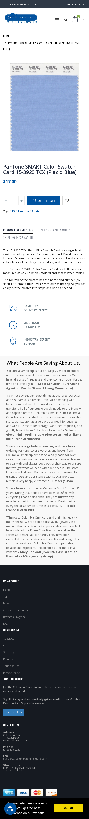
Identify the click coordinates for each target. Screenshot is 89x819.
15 (13, 211)
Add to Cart (46, 200)
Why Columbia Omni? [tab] (55, 229)
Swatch (36, 211)
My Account (74, 4)
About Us (8, 638)
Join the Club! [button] (13, 712)
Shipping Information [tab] (18, 237)
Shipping (8, 652)
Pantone (23, 211)
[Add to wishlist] (66, 200)
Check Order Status (15, 610)
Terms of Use (11, 666)
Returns (8, 659)
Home (6, 36)
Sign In (7, 596)
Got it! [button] (68, 808)
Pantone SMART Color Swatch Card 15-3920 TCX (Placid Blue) (40, 169)
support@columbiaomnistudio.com (25, 758)
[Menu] (57, 19)
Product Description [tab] (18, 229)
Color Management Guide (22, 4)
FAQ (5, 624)
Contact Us (10, 645)
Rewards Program (14, 617)
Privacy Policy (11, 672)
